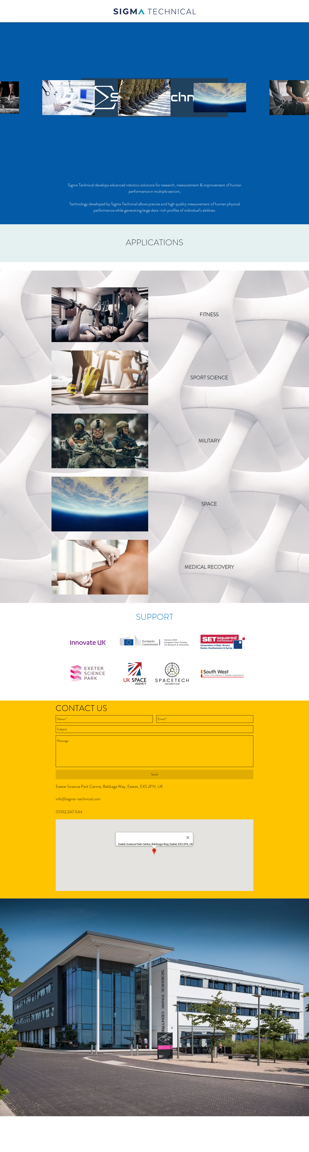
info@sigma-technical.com (78, 799)
